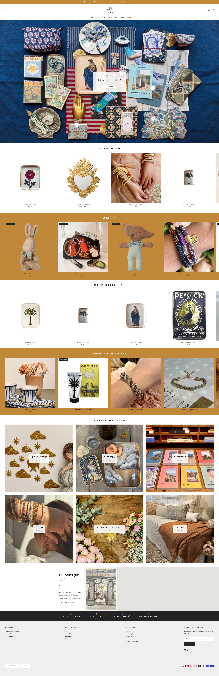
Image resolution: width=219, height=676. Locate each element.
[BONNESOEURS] (109, 9)
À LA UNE (91, 17)
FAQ (66, 631)
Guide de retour (69, 636)
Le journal (8, 634)
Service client (68, 634)
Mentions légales (129, 634)
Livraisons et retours (130, 636)
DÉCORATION (101, 17)
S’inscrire (189, 644)
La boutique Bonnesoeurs (12, 631)
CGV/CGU (127, 631)
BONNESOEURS (12, 670)
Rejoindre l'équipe (129, 639)
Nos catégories (9, 636)
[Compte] (208, 10)
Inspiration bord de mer (109, 285)
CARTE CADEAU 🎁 (125, 17)
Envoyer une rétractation (131, 641)
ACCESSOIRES (113, 17)
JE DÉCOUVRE (109, 86)
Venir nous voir (69, 639)
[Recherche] (6, 10)
